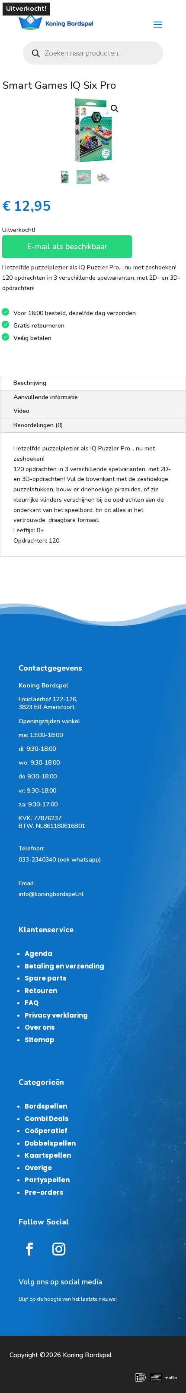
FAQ (31, 1002)
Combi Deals (47, 1118)
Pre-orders (44, 1192)
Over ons (40, 1027)
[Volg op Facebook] (29, 1249)
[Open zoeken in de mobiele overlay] (93, 53)
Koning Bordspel (87, 1355)
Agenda (38, 953)
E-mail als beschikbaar (67, 246)
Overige (38, 1167)
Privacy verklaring (56, 1015)
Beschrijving (29, 383)
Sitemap (40, 1039)
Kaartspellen (48, 1155)
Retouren (41, 990)
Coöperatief (46, 1130)
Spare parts (46, 978)
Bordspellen (46, 1106)
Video (21, 411)
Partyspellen (47, 1179)
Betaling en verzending (64, 966)
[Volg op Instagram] (59, 1249)
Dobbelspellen (50, 1143)
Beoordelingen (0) (38, 425)
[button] (114, 108)
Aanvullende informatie (45, 397)
